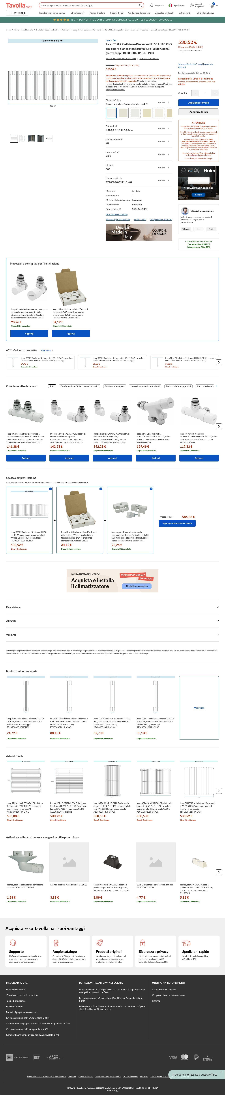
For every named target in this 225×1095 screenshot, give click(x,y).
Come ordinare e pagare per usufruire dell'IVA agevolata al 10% (38, 1023)
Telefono (185, 229)
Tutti (52, 386)
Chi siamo (72, 1076)
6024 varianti (140, 219)
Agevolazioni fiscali (164, 13)
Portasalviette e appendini (178, 386)
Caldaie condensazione (139, 13)
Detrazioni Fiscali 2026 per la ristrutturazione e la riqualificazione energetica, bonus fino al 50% (112, 991)
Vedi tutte (46, 350)
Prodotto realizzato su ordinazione (121, 58)
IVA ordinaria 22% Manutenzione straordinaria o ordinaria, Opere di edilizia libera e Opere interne (112, 1007)
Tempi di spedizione (16, 1000)
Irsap (108, 40)
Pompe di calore (97, 13)
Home (8, 30)
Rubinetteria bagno (205, 13)
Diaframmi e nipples (114, 386)
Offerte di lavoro (86, 1076)
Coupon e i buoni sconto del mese (168, 995)
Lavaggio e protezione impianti (145, 386)
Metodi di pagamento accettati (21, 1012)
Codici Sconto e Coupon (164, 989)
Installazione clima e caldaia (52, 13)
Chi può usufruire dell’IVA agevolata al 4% (27, 1029)
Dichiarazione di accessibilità (162, 1076)
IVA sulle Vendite (14, 1006)
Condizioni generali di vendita (108, 1076)
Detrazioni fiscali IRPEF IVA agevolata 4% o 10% (198, 245)
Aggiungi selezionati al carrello (177, 523)
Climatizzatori (77, 13)
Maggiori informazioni (146, 81)
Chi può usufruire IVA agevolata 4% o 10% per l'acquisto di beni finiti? (110, 999)
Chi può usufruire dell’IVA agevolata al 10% (27, 1017)
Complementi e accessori (161, 219)
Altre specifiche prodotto (117, 214)
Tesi (114, 40)
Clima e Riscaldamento (23, 30)
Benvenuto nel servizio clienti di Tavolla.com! (46, 1076)
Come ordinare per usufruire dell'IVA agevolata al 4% (32, 1034)
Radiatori (65, 30)
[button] (219, 362)
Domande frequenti (16, 989)
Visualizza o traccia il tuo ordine (22, 995)
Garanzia (144, 1076)
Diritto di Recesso (130, 1076)
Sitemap (156, 1000)
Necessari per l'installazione (118, 219)
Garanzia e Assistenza (149, 58)
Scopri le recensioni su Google (121, 19)
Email (211, 229)
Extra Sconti (184, 13)
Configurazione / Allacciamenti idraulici (80, 386)
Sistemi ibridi (116, 13)
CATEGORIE (19, 13)
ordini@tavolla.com (203, 155)
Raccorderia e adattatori (208, 386)
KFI (117, 1090)
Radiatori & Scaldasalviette (47, 30)
